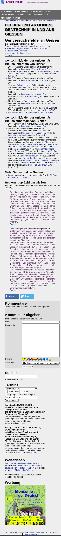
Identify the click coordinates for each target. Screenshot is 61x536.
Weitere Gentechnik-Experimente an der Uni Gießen (31, 112)
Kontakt (32, 532)
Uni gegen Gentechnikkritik (19, 53)
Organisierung (36, 11)
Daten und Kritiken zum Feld (33, 94)
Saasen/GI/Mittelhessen (37, 15)
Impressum (39, 532)
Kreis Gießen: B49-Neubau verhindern (22, 463)
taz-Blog (55, 160)
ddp (37, 160)
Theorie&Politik (8, 15)
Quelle (13, 224)
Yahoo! (45, 160)
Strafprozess (21, 74)
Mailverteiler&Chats (24, 470)
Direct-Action (7, 11)
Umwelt (48, 11)
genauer (12, 76)
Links (9, 55)
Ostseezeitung (25, 160)
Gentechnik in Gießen (35, 20)
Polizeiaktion (22, 85)
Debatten (21, 15)
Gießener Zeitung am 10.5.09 (39, 165)
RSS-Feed (54, 532)
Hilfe (21, 379)
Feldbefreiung (24, 87)
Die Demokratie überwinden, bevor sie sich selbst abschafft (23, 467)
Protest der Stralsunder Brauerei (37, 158)
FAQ (46, 532)
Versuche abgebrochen (18, 135)
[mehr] (23, 423)
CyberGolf (12, 167)
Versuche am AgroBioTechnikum (42, 144)
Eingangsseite (51, 20)
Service (16, 18)
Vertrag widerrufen (31, 535)
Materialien (6, 18)
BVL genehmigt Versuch (27, 156)
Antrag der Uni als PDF (45, 110)
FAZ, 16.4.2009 (47, 153)
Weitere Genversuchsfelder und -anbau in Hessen (28, 46)
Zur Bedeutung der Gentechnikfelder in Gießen (27, 48)
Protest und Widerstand (17, 51)
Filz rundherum (22, 147)
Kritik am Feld (45, 69)
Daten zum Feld (28, 69)
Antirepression (21, 11)
